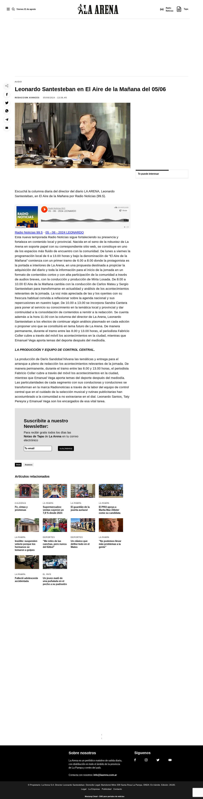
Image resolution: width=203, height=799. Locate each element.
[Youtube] (170, 760)
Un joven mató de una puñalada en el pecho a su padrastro (55, 581)
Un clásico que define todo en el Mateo (80, 544)
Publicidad (106, 789)
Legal (83, 789)
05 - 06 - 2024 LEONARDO (64, 232)
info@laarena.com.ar (105, 775)
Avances (28, 465)
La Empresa (94, 789)
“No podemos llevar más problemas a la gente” (110, 544)
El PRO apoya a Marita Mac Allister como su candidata (109, 510)
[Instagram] (146, 760)
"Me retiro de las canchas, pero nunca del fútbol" (55, 544)
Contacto (117, 789)
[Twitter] (157, 760)
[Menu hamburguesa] (8, 9)
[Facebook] (135, 760)
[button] (7, 94)
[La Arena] (98, 9)
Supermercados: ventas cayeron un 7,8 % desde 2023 (53, 510)
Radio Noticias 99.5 (29, 232)
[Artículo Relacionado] (27, 491)
